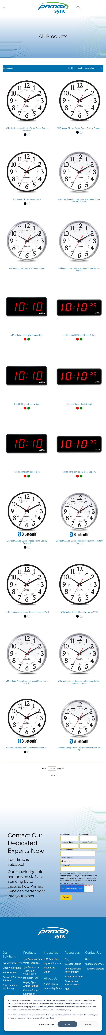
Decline (88, 1024)
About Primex (51, 984)
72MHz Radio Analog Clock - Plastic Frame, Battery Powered (26, 129)
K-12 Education (51, 959)
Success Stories (73, 964)
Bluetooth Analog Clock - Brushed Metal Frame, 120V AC (79, 749)
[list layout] (69, 68)
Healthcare (49, 967)
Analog (27, 985)
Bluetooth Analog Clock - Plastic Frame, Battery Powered (27, 542)
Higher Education (53, 963)
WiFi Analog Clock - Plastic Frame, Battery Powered (79, 128)
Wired (26, 963)
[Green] (28, 339)
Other (47, 971)
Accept (67, 1024)
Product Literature (74, 976)
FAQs (67, 989)
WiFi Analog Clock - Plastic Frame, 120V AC (79, 612)
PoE (34, 974)
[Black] (25, 134)
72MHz (27, 974)
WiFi (37, 977)
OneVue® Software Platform (12, 979)
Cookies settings (46, 1024)
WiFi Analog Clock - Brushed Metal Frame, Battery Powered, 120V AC (79, 682)
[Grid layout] (72, 68)
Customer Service (94, 964)
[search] (78, 8)
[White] (28, 134)
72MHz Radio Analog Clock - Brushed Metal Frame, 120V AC (26, 682)
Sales (88, 959)
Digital (35, 985)
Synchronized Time (12, 963)
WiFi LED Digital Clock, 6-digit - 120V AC (79, 472)
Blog (67, 959)
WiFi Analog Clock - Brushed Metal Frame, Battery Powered (79, 269)
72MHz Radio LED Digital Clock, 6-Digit (79, 335)
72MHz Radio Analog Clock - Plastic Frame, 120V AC (27, 612)
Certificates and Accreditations (73, 970)
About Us (50, 978)
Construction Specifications (72, 983)
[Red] (25, 339)
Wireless (35, 963)
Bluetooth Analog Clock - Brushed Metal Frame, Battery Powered (79, 542)
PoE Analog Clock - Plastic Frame (27, 199)
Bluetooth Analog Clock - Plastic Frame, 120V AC (26, 748)
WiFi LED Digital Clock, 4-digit (27, 472)
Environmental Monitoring (10, 987)
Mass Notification (12, 967)
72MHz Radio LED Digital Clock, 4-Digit (26, 335)
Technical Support (94, 968)
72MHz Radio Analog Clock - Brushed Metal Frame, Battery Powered (79, 200)
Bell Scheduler (10, 972)
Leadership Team (53, 988)
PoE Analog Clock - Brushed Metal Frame (26, 268)
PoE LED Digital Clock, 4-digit (26, 404)
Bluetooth (28, 977)
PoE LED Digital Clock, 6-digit (79, 404)
